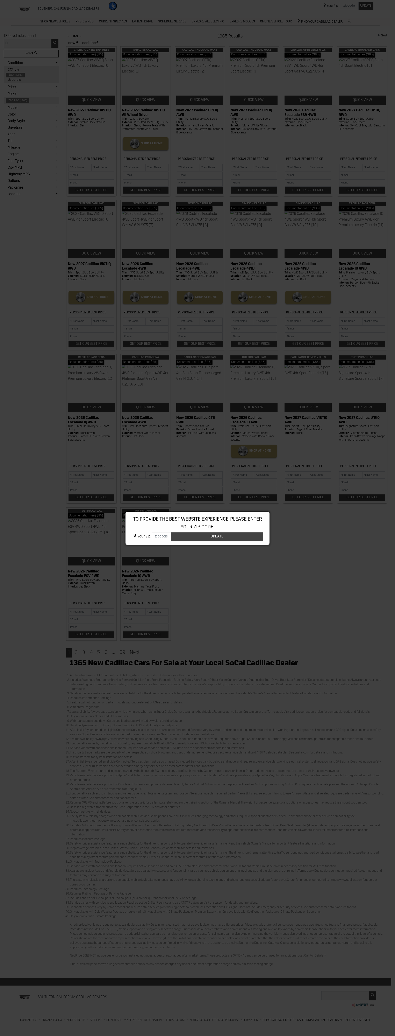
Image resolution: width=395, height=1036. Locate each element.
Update (216, 536)
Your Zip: (144, 537)
